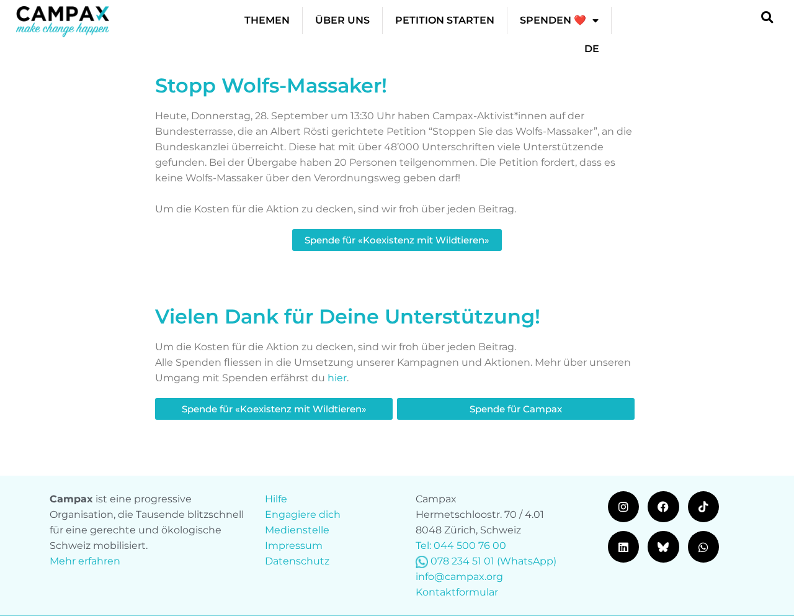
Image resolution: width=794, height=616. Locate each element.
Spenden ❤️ (553, 20)
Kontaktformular (457, 592)
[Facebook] (663, 506)
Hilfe (276, 499)
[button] (767, 17)
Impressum (294, 545)
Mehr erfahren (85, 561)
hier (337, 378)
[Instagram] (623, 506)
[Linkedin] (623, 546)
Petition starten (444, 20)
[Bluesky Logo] (663, 546)
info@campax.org (459, 576)
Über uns (342, 20)
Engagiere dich (303, 514)
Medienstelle (297, 530)
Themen (267, 20)
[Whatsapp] (703, 546)
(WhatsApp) (526, 561)
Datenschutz (297, 561)
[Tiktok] (703, 506)
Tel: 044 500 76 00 (461, 545)
